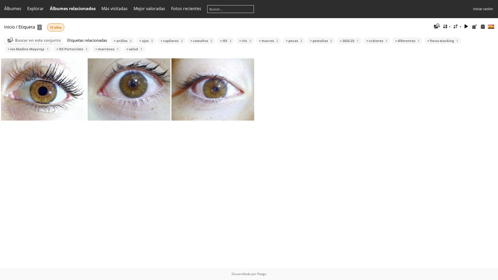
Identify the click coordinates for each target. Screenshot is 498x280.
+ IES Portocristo (71, 49)
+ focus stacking (442, 40)
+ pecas (294, 40)
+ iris (245, 40)
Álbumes (12, 8)
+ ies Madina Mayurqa (28, 49)
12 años (55, 27)
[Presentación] (466, 26)
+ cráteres (376, 40)
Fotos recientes (186, 8)
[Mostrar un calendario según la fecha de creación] (483, 26)
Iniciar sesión (483, 8)
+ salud (134, 49)
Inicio (9, 27)
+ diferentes (407, 40)
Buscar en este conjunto (38, 40)
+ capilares (172, 40)
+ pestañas (321, 40)
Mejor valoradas (149, 8)
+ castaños (201, 40)
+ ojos (146, 40)
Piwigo (261, 274)
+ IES (225, 40)
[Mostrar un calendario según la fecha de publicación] (474, 26)
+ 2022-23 (349, 40)
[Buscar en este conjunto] (436, 26)
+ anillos (123, 40)
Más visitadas (114, 8)
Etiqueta (26, 27)
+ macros (268, 40)
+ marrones (107, 49)
